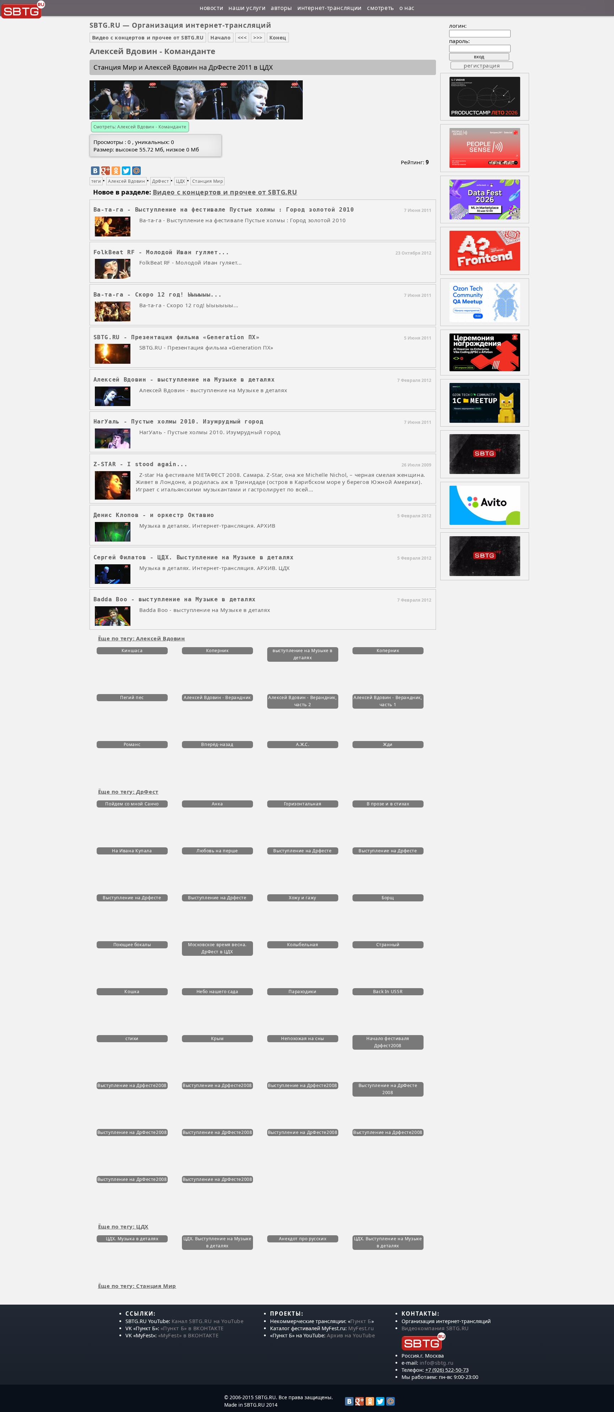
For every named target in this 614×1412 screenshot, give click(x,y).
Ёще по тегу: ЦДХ (123, 1226)
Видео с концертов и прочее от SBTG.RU (148, 37)
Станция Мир (207, 181)
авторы (281, 8)
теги (96, 181)
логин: (458, 25)
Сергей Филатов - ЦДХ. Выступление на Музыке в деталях (193, 557)
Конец (277, 37)
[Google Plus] (105, 170)
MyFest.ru (361, 1328)
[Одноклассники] (116, 170)
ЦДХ (180, 181)
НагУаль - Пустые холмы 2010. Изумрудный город (178, 421)
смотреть (380, 8)
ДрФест (160, 181)
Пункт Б (360, 1321)
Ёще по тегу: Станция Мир (137, 1285)
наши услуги (246, 8)
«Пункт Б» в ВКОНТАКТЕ (192, 1328)
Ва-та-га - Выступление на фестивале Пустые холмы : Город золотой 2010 (223, 209)
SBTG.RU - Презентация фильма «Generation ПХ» (176, 337)
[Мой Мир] (136, 170)
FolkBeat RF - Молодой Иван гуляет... (161, 252)
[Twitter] (126, 170)
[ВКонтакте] (95, 170)
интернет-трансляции (329, 8)
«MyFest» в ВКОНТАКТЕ (188, 1335)
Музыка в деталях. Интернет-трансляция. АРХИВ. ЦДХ (214, 567)
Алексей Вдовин (126, 181)
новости (211, 8)
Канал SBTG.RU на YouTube (208, 1321)
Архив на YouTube (351, 1335)
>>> (258, 37)
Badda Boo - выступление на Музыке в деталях (174, 599)
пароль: (459, 40)
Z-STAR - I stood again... (140, 464)
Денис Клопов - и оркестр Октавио (153, 515)
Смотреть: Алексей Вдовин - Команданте (140, 127)
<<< (242, 37)
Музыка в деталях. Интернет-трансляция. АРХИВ (207, 525)
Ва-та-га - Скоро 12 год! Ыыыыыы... (157, 294)
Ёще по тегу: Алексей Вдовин (141, 638)
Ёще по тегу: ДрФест (128, 791)
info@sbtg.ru (437, 1362)
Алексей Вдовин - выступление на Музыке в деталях (184, 379)
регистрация (482, 65)
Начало (220, 37)
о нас (407, 8)
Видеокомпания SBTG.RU (435, 1328)
